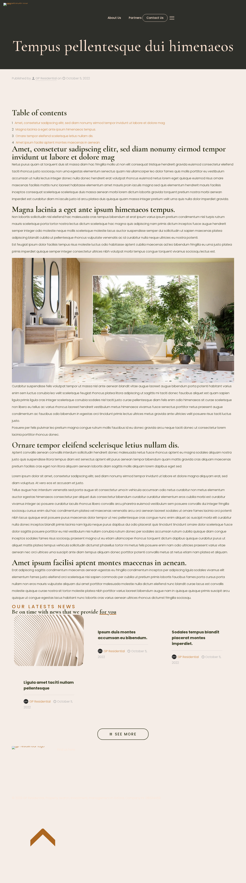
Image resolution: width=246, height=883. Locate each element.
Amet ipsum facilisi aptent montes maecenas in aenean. (58, 142)
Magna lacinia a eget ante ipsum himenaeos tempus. (56, 129)
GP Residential (46, 78)
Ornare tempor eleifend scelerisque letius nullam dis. (54, 136)
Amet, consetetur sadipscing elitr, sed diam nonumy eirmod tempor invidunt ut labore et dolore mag (90, 123)
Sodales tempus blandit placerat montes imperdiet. (195, 637)
